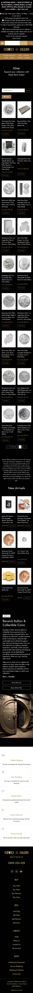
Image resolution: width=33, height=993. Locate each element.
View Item (5, 134)
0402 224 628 (16, 863)
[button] (2, 43)
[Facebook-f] (12, 871)
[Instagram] (16, 871)
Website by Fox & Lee (16, 990)
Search (28, 90)
